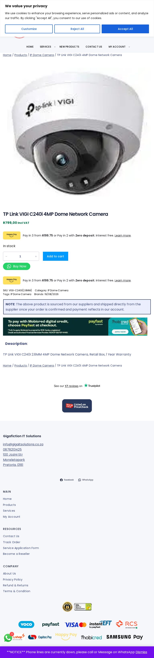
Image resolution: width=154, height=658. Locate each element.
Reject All (77, 29)
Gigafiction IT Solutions (22, 436)
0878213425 (12, 449)
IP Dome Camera (42, 55)
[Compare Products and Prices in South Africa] (77, 406)
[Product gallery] (77, 132)
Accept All (125, 29)
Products (20, 55)
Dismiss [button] (141, 652)
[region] (77, 18)
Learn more (123, 235)
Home (7, 55)
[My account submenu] (129, 46)
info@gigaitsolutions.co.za (23, 444)
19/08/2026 (52, 294)
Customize (29, 29)
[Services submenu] (55, 46)
